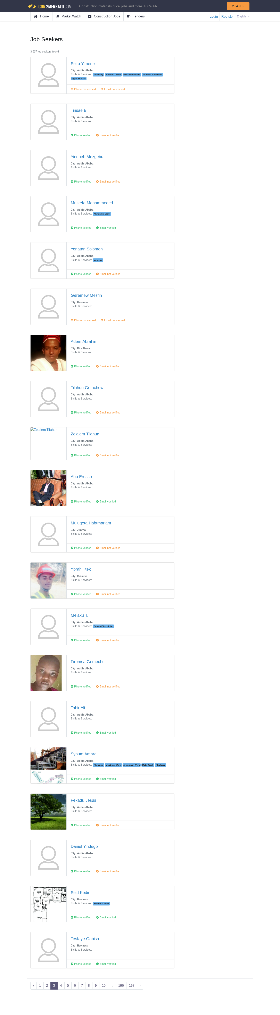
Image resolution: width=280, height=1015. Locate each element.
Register (227, 16)
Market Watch (71, 16)
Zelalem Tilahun (85, 434)
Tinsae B (79, 110)
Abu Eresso (81, 476)
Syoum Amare (84, 754)
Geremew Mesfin (86, 295)
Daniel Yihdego (84, 846)
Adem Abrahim (84, 341)
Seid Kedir (80, 892)
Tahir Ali (78, 708)
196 (121, 985)
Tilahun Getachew (87, 387)
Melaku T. (79, 615)
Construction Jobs (106, 16)
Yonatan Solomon (87, 249)
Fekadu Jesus (83, 800)
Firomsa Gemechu (88, 661)
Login (214, 16)
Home (44, 16)
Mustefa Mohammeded (92, 203)
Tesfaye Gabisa (85, 938)
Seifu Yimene (83, 63)
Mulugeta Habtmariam (91, 523)
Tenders (138, 16)
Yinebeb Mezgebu (87, 156)
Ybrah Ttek (81, 569)
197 (131, 985)
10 (104, 985)
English (242, 16)
